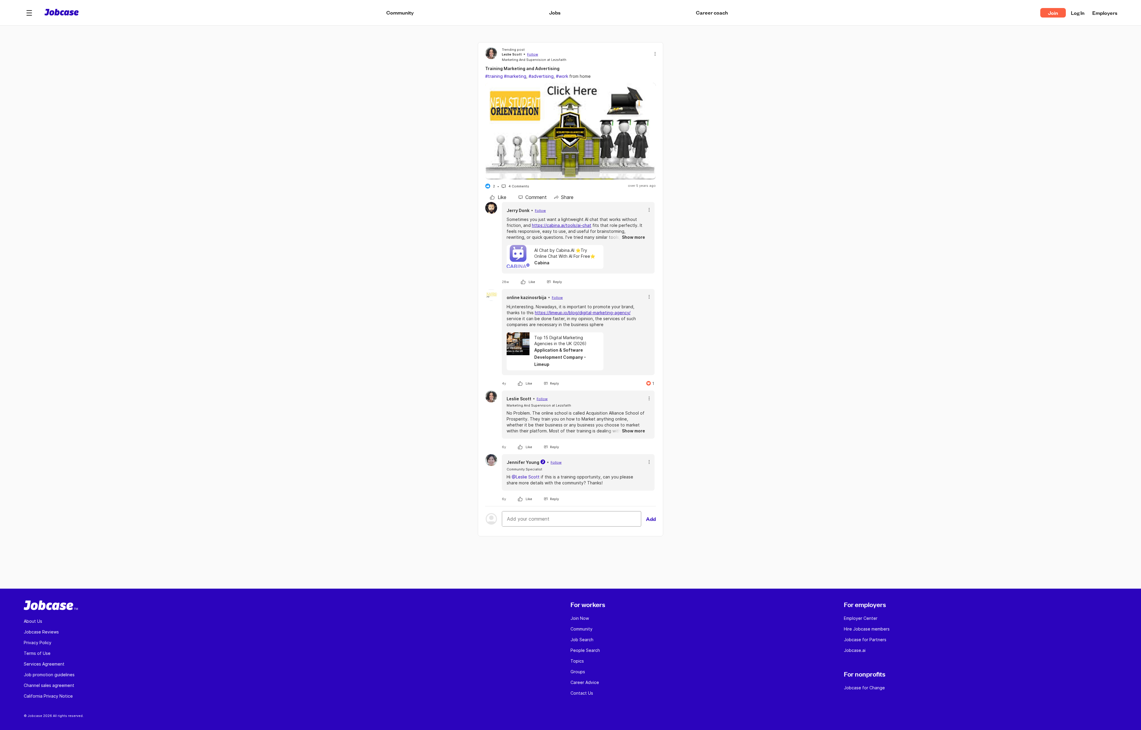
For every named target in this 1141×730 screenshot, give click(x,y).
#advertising (541, 76)
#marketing (515, 76)
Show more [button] (633, 237)
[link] (498, 197)
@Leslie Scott (526, 476)
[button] (29, 12)
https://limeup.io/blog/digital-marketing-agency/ (583, 312)
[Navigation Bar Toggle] (29, 13)
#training (494, 76)
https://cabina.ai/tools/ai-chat (561, 225)
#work (562, 76)
